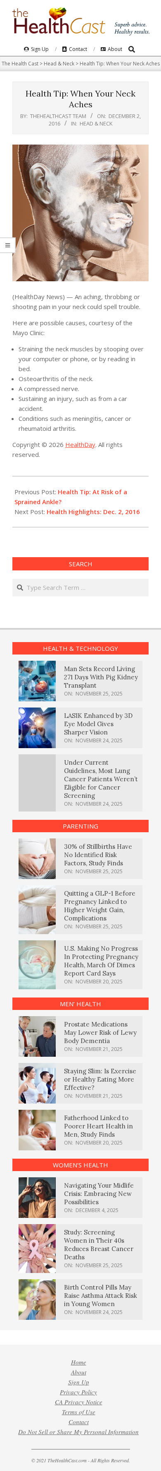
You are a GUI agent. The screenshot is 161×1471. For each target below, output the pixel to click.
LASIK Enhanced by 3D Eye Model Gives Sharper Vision (98, 724)
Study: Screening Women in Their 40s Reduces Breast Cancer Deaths (98, 1244)
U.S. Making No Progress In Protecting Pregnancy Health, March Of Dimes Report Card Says (101, 960)
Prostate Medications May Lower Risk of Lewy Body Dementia (100, 1032)
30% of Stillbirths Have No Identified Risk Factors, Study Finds (98, 855)
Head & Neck (96, 123)
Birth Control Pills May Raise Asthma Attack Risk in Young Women (100, 1295)
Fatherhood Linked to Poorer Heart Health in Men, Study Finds (98, 1126)
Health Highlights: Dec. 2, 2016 (93, 511)
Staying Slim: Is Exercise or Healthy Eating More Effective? (100, 1079)
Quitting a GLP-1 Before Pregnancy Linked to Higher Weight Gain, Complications (99, 905)
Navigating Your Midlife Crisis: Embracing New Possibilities (99, 1193)
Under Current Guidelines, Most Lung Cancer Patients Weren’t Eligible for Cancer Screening (101, 779)
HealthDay (80, 444)
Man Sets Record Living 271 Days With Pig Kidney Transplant (101, 677)
